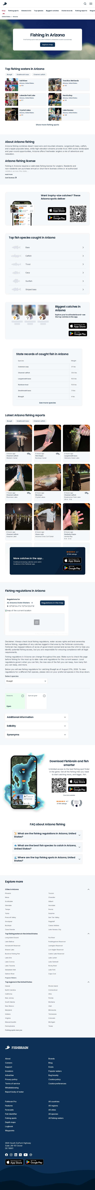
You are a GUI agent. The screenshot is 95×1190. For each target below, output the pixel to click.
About (7, 1058)
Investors (9, 1071)
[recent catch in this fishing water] (18, 443)
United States (6, 16)
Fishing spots (10, 1118)
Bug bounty (53, 1075)
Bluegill (9, 74)
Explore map (47, 44)
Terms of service (12, 1083)
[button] (15, 701)
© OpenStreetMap (49, 634)
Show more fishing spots (47, 124)
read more (9, 174)
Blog (50, 1063)
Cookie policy (54, 1079)
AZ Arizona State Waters (18, 602)
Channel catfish (39, 74)
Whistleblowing (12, 1088)
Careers (8, 1063)
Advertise (9, 1075)
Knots (50, 1067)
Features (9, 1105)
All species (53, 1114)
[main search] (85, 3)
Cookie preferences (57, 1083)
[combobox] (6, 681)
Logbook (9, 1126)
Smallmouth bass (23, 74)
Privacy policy (11, 1079)
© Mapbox (39, 634)
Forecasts (9, 1110)
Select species (12, 676)
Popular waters (55, 1071)
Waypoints (9, 1130)
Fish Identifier (11, 1114)
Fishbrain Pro (10, 1101)
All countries (53, 1101)
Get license (9, 178)
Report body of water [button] (14, 1092)
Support (8, 1067)
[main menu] (90, 3)
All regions (53, 1105)
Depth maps (10, 1122)
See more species (47, 402)
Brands (51, 1058)
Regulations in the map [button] (52, 603)
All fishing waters (55, 1118)
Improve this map (62, 634)
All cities (52, 1110)
